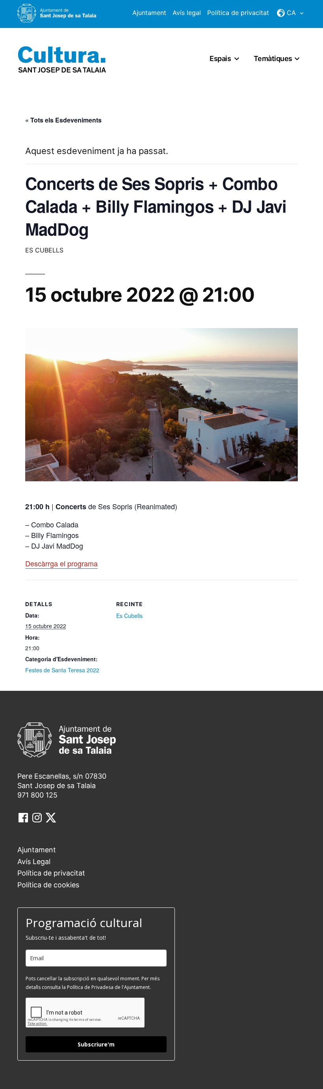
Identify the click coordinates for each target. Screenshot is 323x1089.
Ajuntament (149, 13)
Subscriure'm (96, 1044)
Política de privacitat (238, 13)
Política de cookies (48, 885)
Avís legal (187, 13)
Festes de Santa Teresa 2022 (62, 670)
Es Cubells (129, 616)
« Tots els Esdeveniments (63, 119)
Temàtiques (273, 58)
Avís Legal (33, 861)
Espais (220, 58)
